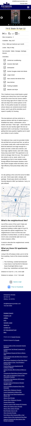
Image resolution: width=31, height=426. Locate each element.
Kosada (17, 340)
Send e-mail (17, 282)
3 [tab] (13, 25)
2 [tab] (11, 25)
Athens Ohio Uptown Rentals (11, 408)
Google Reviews (15, 337)
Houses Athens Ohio (9, 402)
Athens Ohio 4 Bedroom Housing (12, 390)
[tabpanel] (15, 17)
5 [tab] (18, 25)
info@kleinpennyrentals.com (19, 1)
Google (27, 216)
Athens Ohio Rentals (9, 398)
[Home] (6, 5)
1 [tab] (8, 25)
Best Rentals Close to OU (10, 410)
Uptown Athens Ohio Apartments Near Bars (15, 417)
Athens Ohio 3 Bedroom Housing (12, 400)
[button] (15, 200)
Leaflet (19, 216)
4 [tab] (15, 25)
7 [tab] (22, 25)
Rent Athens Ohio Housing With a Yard (14, 415)
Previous (1, 17)
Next (29, 17)
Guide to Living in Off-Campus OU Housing (15, 404)
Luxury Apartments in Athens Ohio (13, 392)
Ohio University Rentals (10, 413)
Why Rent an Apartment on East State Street (15, 360)
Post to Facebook (17, 287)
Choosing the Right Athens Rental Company (15, 373)
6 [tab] (20, 25)
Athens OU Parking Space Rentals (13, 406)
